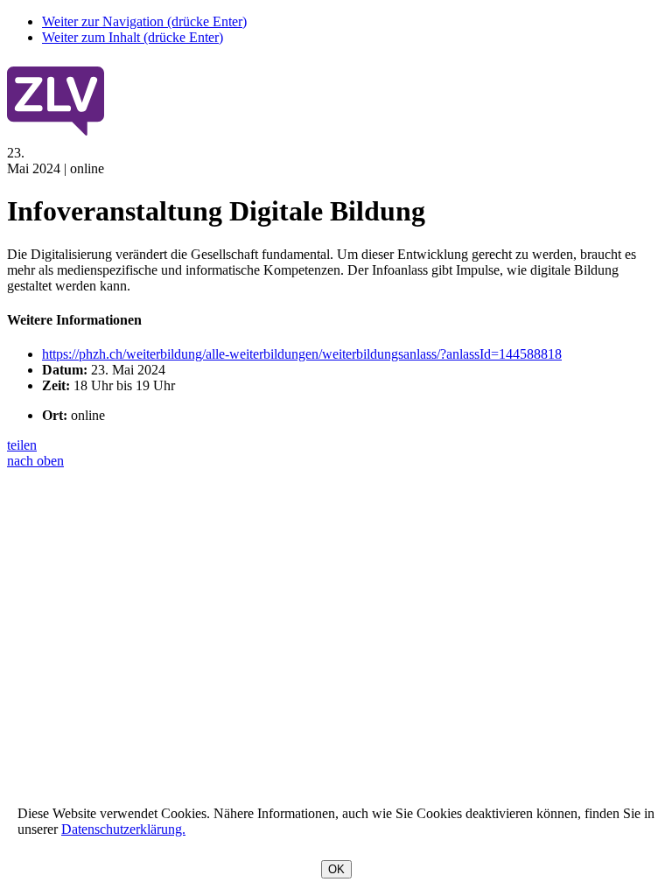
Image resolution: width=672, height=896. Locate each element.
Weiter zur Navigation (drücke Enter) (144, 21)
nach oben (35, 460)
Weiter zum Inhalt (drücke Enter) (132, 37)
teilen (22, 445)
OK (336, 869)
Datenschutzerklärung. (123, 829)
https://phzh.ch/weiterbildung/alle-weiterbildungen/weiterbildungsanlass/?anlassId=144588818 (302, 353)
